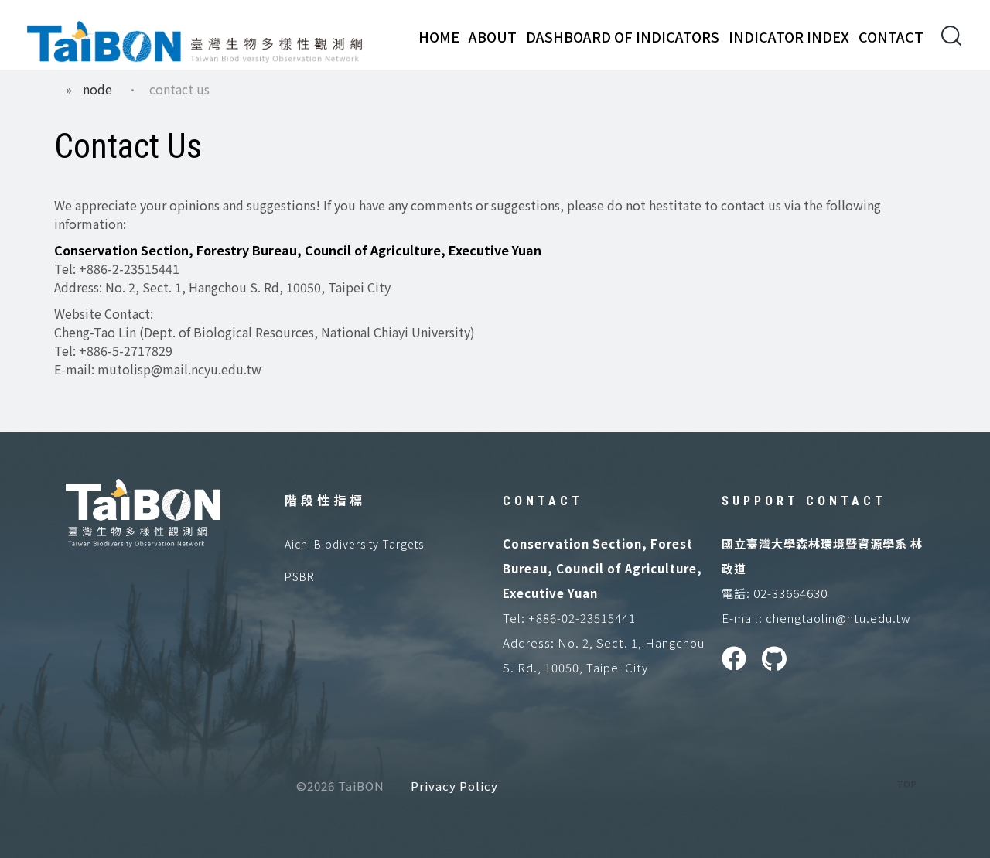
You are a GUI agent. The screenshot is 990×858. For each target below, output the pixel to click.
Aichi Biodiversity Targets (354, 544)
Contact (891, 36)
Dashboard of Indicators (622, 36)
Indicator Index (789, 36)
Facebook (734, 658)
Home (438, 36)
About (493, 36)
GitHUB (774, 658)
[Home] (195, 38)
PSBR (300, 576)
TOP (907, 784)
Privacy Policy (454, 786)
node (97, 89)
